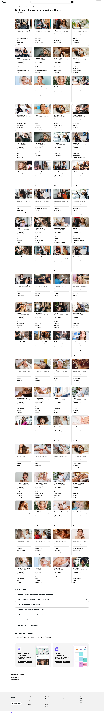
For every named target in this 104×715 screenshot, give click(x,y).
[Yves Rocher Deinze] (80, 542)
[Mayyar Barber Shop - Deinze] (42, 344)
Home (16, 6)
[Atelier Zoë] (80, 429)
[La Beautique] (80, 174)
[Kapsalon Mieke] (61, 174)
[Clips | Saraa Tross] (23, 202)
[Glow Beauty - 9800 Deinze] (42, 457)
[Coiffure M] (23, 174)
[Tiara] (42, 117)
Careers (29, 698)
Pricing (46, 700)
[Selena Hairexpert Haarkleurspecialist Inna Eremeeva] (42, 32)
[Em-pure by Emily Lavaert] (61, 542)
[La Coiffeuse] (61, 315)
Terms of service (66, 700)
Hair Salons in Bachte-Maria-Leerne (17, 686)
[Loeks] (80, 400)
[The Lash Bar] (42, 570)
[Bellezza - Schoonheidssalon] (42, 485)
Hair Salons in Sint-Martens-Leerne (17, 677)
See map (30, 12)
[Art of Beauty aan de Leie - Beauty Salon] (80, 344)
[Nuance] (23, 60)
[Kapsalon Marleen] (42, 259)
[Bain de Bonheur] (80, 372)
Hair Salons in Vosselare (15, 679)
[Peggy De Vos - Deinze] (61, 372)
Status (46, 706)
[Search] (72, 2)
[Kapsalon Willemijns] (61, 32)
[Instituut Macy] (61, 570)
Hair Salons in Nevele (14, 683)
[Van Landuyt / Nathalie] (23, 344)
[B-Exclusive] (61, 287)
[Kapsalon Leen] (80, 202)
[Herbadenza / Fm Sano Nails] (80, 485)
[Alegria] (80, 457)
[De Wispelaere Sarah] (61, 485)
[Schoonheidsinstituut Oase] (80, 514)
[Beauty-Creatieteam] (80, 117)
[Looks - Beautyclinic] (23, 372)
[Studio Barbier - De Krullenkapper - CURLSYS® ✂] (23, 32)
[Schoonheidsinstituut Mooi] (23, 485)
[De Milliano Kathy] (61, 429)
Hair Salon (21, 6)
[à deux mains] (23, 514)
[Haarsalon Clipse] (42, 60)
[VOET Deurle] (61, 457)
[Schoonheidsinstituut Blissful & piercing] (61, 514)
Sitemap (29, 704)
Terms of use (65, 702)
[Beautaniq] (80, 60)
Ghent (30, 6)
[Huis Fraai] (61, 400)
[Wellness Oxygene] (42, 230)
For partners (47, 698)
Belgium (26, 6)
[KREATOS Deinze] (42, 315)
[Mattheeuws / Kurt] (42, 145)
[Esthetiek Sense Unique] (23, 400)
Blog (29, 702)
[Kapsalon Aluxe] (61, 259)
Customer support (31, 700)
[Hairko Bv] (80, 230)
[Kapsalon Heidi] (80, 32)
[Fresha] (4, 2)
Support (46, 704)
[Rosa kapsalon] (23, 259)
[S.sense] (23, 542)
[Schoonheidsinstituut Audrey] (23, 457)
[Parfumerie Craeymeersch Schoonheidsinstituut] (23, 570)
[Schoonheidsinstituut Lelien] (42, 542)
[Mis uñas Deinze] (42, 429)
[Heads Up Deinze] (80, 145)
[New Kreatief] (80, 287)
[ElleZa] (42, 372)
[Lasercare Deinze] (42, 400)
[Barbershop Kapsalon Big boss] (23, 287)
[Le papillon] (80, 89)
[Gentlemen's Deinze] (61, 344)
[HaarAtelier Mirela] (42, 174)
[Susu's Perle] (61, 89)
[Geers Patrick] (42, 202)
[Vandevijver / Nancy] (61, 117)
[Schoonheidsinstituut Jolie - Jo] (23, 89)
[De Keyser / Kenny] (80, 259)
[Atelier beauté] (42, 89)
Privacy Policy (65, 698)
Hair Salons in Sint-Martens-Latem (17, 681)
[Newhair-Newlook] (80, 315)
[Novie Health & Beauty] (80, 570)
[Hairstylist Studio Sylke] (23, 117)
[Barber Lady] (61, 145)
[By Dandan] (23, 230)
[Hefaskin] (23, 429)
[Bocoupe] (23, 315)
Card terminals (48, 702)
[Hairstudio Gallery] (61, 202)
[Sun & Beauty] (42, 514)
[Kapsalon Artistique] (42, 287)
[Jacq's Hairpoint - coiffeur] (61, 230)
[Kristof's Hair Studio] (23, 145)
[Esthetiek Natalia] (61, 60)
